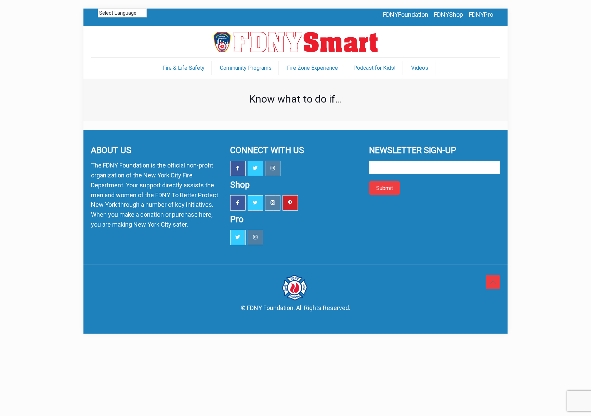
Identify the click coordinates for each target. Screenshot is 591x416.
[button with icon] (238, 168)
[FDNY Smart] (295, 41)
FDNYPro (481, 14)
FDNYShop (448, 14)
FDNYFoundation (405, 14)
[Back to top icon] (493, 282)
